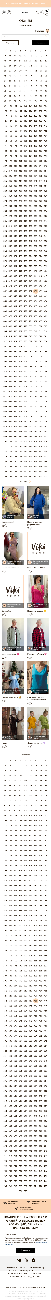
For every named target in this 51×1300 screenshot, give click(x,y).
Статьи (12, 1271)
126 (5, 121)
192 (20, 156)
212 (30, 166)
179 (45, 146)
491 (30, 321)
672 (35, 421)
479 (15, 316)
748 (10, 466)
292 (25, 211)
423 (5, 286)
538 (40, 346)
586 (10, 376)
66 (20, 86)
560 (15, 361)
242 (45, 181)
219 (20, 171)
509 (30, 331)
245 (15, 186)
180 (5, 151)
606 (20, 386)
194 (30, 156)
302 (30, 216)
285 (35, 206)
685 (10, 431)
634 (25, 401)
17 (46, 56)
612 (5, 391)
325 (10, 231)
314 (45, 221)
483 (35, 316)
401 (30, 271)
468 (5, 311)
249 (35, 186)
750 (20, 466)
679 (25, 426)
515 (15, 336)
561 (20, 361)
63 (5, 86)
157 (25, 136)
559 (10, 361)
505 (10, 331)
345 (20, 241)
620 (45, 391)
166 (25, 141)
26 (46, 61)
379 (10, 261)
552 (20, 356)
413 (45, 276)
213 (35, 166)
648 (5, 411)
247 (25, 186)
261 (5, 196)
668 (15, 421)
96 (36, 101)
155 (15, 136)
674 (45, 421)
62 (46, 81)
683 (45, 426)
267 (35, 196)
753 (35, 466)
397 (10, 271)
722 (15, 451)
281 (15, 206)
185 (30, 151)
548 (45, 351)
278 (45, 201)
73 (10, 91)
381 (20, 261)
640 (10, 406)
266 (30, 196)
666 (5, 421)
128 (15, 121)
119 (15, 116)
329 (30, 231)
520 (40, 336)
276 (35, 201)
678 (20, 426)
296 (45, 211)
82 (10, 96)
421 (40, 281)
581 (30, 371)
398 (15, 271)
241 (40, 181)
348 (35, 241)
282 (20, 206)
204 (35, 161)
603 (5, 386)
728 (45, 451)
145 (10, 131)
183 (20, 151)
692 (45, 431)
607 (25, 386)
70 (41, 86)
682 (40, 426)
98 (46, 101)
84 (20, 96)
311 (30, 221)
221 (30, 171)
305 (45, 216)
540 (5, 351)
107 (45, 106)
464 (30, 306)
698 (30, 436)
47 (15, 76)
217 (10, 171)
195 (35, 156)
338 (30, 236)
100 (10, 106)
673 (40, 421)
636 (35, 401)
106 (40, 106)
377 (45, 256)
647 (45, 406)
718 (40, 446)
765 (5, 476)
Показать (41, 43)
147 (20, 131)
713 (15, 446)
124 (40, 116)
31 (25, 66)
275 (30, 201)
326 (15, 231)
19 (10, 61)
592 (40, 376)
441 (5, 296)
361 (10, 251)
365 (30, 251)
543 (20, 351)
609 (35, 386)
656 (45, 411)
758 (15, 471)
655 (40, 411)
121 (25, 116)
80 (46, 91)
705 (20, 441)
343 (10, 241)
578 (15, 371)
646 (40, 406)
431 (45, 286)
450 (5, 301)
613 (10, 391)
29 (15, 66)
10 (10, 56)
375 (35, 256)
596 (15, 381)
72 (5, 91)
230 (30, 176)
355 (25, 246)
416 (15, 281)
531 (5, 346)
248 (30, 186)
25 (41, 61)
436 (25, 291)
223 (40, 171)
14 (30, 56)
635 (30, 401)
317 (15, 226)
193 (25, 156)
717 (35, 446)
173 (15, 146)
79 (41, 91)
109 (10, 111)
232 (40, 176)
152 (45, 131)
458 (45, 301)
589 (25, 376)
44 (46, 71)
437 (30, 291)
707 (30, 441)
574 (40, 366)
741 (20, 461)
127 (10, 121)
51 (36, 76)
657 (5, 416)
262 (10, 196)
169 (40, 141)
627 (35, 396)
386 (45, 261)
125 (45, 116)
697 (25, 436)
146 (15, 131)
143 (45, 126)
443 (15, 296)
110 (15, 111)
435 (20, 291)
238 (25, 181)
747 (5, 466)
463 (25, 306)
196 (40, 156)
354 (20, 246)
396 (5, 271)
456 (35, 301)
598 (25, 381)
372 (20, 256)
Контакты (34, 1271)
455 (30, 301)
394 (40, 266)
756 (5, 471)
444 (20, 296)
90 (5, 101)
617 (30, 391)
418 (25, 281)
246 (20, 186)
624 (20, 396)
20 (15, 61)
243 (5, 186)
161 (45, 136)
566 (45, 361)
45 (5, 76)
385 (40, 261)
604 (10, 386)
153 (5, 136)
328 (25, 231)
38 (15, 71)
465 (35, 306)
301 (25, 216)
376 (40, 256)
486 (5, 321)
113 (30, 111)
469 (10, 311)
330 (35, 231)
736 (40, 456)
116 (45, 111)
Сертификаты (36, 1268)
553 (25, 356)
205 (40, 161)
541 (10, 351)
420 (35, 281)
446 (30, 296)
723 (20, 451)
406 (10, 276)
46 (10, 76)
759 (20, 471)
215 (45, 166)
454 (25, 301)
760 (25, 471)
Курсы (23, 1268)
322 (40, 226)
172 (10, 146)
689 (30, 431)
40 (25, 71)
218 (15, 171)
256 (25, 191)
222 (35, 171)
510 (35, 331)
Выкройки (11, 1268)
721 (10, 451)
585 (5, 376)
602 (45, 381)
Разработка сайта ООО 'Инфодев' (21, 1287)
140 (30, 126)
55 (10, 81)
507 (20, 331)
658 (10, 416)
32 (30, 66)
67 (25, 86)
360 (5, 251)
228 (20, 176)
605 (15, 386)
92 (15, 101)
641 (15, 406)
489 (20, 321)
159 (35, 136)
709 (40, 441)
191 (15, 156)
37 (10, 71)
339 (35, 236)
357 (35, 246)
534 (20, 346)
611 (45, 386)
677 (15, 426)
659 (15, 416)
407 (15, 276)
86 (30, 96)
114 (35, 111)
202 (25, 161)
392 (30, 266)
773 (45, 476)
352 (10, 246)
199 (10, 161)
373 (25, 256)
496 (10, 326)
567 (5, 366)
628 (40, 396)
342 (5, 241)
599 (30, 381)
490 (25, 321)
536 (30, 346)
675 (5, 426)
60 (36, 81)
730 (10, 456)
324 (5, 231)
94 (25, 101)
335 (15, 236)
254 (15, 191)
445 (25, 296)
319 (25, 226)
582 (35, 371)
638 (45, 401)
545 (30, 351)
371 (15, 256)
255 (20, 191)
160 (40, 136)
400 (25, 271)
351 (5, 246)
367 (40, 251)
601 (40, 381)
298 (10, 216)
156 (20, 136)
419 (30, 281)
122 (30, 116)
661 (25, 416)
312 (35, 221)
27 (5, 66)
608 (30, 386)
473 (30, 311)
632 (15, 401)
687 (20, 431)
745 (40, 461)
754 (40, 466)
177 (35, 146)
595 (10, 381)
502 (40, 326)
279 (5, 206)
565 (40, 361)
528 (35, 341)
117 (5, 116)
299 (15, 216)
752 (30, 466)
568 (10, 366)
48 (20, 76)
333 (5, 236)
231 (35, 176)
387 (5, 266)
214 (40, 166)
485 (45, 316)
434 (15, 291)
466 (40, 306)
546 (35, 351)
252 (5, 191)
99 (5, 106)
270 (5, 201)
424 (10, 286)
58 (25, 81)
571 (25, 366)
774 (20, 481)
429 (35, 286)
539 (45, 346)
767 (15, 476)
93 (20, 101)
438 (35, 291)
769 (25, 476)
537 (35, 346)
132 (35, 121)
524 (15, 341)
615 (20, 391)
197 (45, 156)
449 (45, 296)
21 (20, 61)
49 (25, 76)
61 (41, 81)
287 (45, 206)
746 (45, 461)
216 (5, 171)
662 (30, 416)
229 (25, 176)
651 (20, 411)
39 (20, 71)
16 (41, 56)
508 (25, 331)
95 (30, 101)
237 (20, 181)
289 (10, 211)
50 (30, 76)
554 (30, 356)
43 (41, 71)
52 (41, 76)
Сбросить (10, 43)
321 (35, 226)
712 (10, 446)
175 (25, 146)
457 (40, 301)
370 (10, 256)
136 (10, 126)
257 (30, 191)
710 (45, 441)
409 (25, 276)
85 (25, 96)
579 (20, 371)
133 (40, 121)
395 (45, 266)
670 (25, 421)
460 (10, 306)
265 (25, 196)
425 (15, 286)
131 (30, 121)
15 (36, 56)
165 (20, 141)
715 (25, 446)
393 (35, 266)
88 (41, 96)
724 (25, 451)
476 (45, 311)
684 (5, 431)
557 (45, 356)
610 (40, 386)
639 (5, 406)
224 (45, 171)
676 (10, 426)
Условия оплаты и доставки (25, 1277)
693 (5, 436)
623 (15, 396)
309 (20, 221)
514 (10, 336)
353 (15, 246)
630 (5, 401)
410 (30, 276)
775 (25, 481)
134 (45, 121)
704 (15, 441)
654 (35, 411)
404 (45, 271)
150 (35, 131)
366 (35, 251)
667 (10, 421)
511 (40, 331)
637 (40, 401)
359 (45, 246)
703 (10, 441)
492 (35, 321)
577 (10, 371)
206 (45, 161)
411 (35, 276)
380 (15, 261)
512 (45, 331)
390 (20, 266)
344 (15, 241)
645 (35, 406)
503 (45, 326)
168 (35, 141)
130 (25, 121)
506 (15, 331)
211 (25, 166)
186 (35, 151)
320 (30, 226)
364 (25, 251)
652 (25, 411)
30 (20, 66)
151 (40, 131)
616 (25, 391)
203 (30, 161)
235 (10, 181)
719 (45, 446)
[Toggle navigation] (4, 12)
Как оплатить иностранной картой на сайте (25, 3)
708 (35, 441)
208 (10, 166)
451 (10, 301)
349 (40, 241)
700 (40, 436)
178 (40, 146)
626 (30, 396)
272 (15, 201)
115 (40, 111)
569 (15, 366)
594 (5, 381)
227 (15, 176)
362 (15, 251)
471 (20, 311)
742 (25, 461)
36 (5, 71)
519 (35, 336)
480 (20, 316)
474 (35, 311)
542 (15, 351)
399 (20, 271)
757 (10, 471)
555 (35, 356)
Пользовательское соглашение (25, 1274)
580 (25, 371)
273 (20, 201)
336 (20, 236)
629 (45, 396)
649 (10, 411)
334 (10, 236)
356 (30, 246)
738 (5, 461)
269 (45, 196)
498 (20, 326)
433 (10, 291)
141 (35, 126)
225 (5, 176)
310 (25, 221)
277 (40, 201)
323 (45, 226)
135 (5, 126)
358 (40, 246)
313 (40, 221)
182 (15, 151)
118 (10, 116)
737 (45, 456)
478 (10, 316)
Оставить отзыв (26, 26)
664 (40, 416)
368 (45, 251)
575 (45, 366)
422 (45, 281)
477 (5, 316)
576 (5, 371)
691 (40, 431)
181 (10, 151)
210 (20, 166)
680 (30, 426)
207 (5, 166)
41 (30, 71)
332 (45, 231)
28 (10, 66)
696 (20, 436)
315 (5, 226)
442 (10, 296)
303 (35, 216)
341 (45, 236)
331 (40, 231)
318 (20, 226)
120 (20, 116)
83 (15, 96)
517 (25, 336)
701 (45, 436)
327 (20, 231)
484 (40, 316)
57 (20, 81)
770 (30, 476)
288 (5, 211)
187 (40, 151)
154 (10, 136)
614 (15, 391)
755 (45, 466)
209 (15, 166)
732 (20, 456)
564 (35, 361)
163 (10, 141)
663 (35, 416)
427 (25, 286)
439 (40, 291)
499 (25, 326)
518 (30, 336)
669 (20, 421)
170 (45, 141)
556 (40, 356)
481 (25, 316)
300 (20, 216)
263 (15, 196)
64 (10, 86)
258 (35, 191)
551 (15, 356)
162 (5, 141)
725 (30, 451)
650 (15, 411)
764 (45, 471)
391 (25, 266)
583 (40, 371)
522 (5, 341)
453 (20, 301)
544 (25, 351)
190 (10, 156)
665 (45, 416)
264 (20, 196)
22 (25, 61)
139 (25, 126)
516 (20, 336)
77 (30, 91)
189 (5, 156)
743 (30, 461)
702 (5, 441)
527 (30, 341)
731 (15, 456)
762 (35, 471)
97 (41, 101)
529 (40, 341)
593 (45, 376)
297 (5, 216)
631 (10, 401)
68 (30, 86)
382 (25, 261)
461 (15, 306)
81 (5, 96)
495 (5, 326)
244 (10, 186)
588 (20, 376)
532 (10, 346)
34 (41, 66)
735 (35, 456)
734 (30, 456)
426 (20, 286)
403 (40, 271)
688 (25, 431)
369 (5, 256)
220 (25, 171)
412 (40, 276)
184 (25, 151)
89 (46, 96)
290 (15, 211)
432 (5, 291)
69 (36, 86)
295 (40, 211)
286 (40, 206)
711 (5, 446)
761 (30, 471)
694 (10, 436)
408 (20, 276)
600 (35, 381)
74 (15, 91)
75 (20, 91)
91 (10, 101)
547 (40, 351)
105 (35, 106)
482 (30, 316)
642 (20, 406)
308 (15, 221)
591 (35, 376)
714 (20, 446)
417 (20, 281)
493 (40, 321)
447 (35, 296)
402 (35, 271)
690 (35, 431)
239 (30, 181)
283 (25, 206)
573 (35, 366)
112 (25, 111)
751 (25, 466)
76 (25, 91)
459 (5, 306)
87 (36, 96)
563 (30, 361)
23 (30, 61)
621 (5, 396)
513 (5, 336)
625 (25, 396)
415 (10, 281)
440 (45, 291)
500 (30, 326)
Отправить (25, 1250)
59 (30, 81)
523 (10, 341)
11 (15, 56)
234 (5, 181)
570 (20, 366)
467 (45, 306)
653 (30, 411)
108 (5, 111)
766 (10, 476)
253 (10, 191)
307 (10, 221)
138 (20, 126)
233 (45, 176)
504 (5, 331)
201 (20, 161)
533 (15, 346)
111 (20, 111)
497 (15, 326)
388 (10, 266)
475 (40, 311)
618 (35, 391)
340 (40, 236)
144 (5, 131)
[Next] (30, 481)
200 (15, 161)
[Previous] (5, 50)
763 (40, 471)
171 (5, 146)
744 (35, 461)
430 (40, 286)
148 (25, 131)
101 (15, 106)
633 (20, 401)
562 (25, 361)
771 (35, 476)
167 (30, 141)
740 (15, 461)
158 (30, 136)
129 (20, 121)
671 (30, 421)
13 (25, 56)
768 (20, 476)
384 (35, 261)
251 (45, 186)
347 (30, 241)
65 (15, 86)
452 (15, 301)
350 (45, 241)
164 (15, 141)
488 (15, 321)
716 (30, 446)
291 (20, 211)
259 (40, 191)
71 (46, 86)
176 (30, 146)
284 (30, 206)
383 (30, 261)
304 (40, 216)
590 (30, 376)
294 (35, 211)
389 (15, 266)
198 (5, 161)
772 (40, 476)
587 (15, 376)
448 (40, 296)
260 (45, 191)
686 (15, 431)
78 (36, 91)
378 (5, 261)
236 (15, 181)
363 (20, 251)
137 (15, 126)
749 (15, 466)
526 (25, 341)
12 (20, 56)
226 (10, 176)
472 (25, 311)
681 (35, 426)
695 (15, 436)
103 (25, 106)
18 (5, 61)
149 (30, 131)
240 (35, 181)
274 (25, 201)
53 (46, 76)
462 (20, 306)
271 (10, 201)
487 (10, 321)
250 (40, 186)
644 (30, 406)
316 (10, 226)
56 (15, 81)
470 (15, 311)
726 (35, 451)
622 (10, 396)
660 (20, 416)
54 (5, 81)
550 (10, 356)
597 (20, 381)
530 (45, 341)
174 (20, 146)
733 (25, 456)
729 (5, 456)
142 (40, 126)
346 (25, 241)
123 (35, 116)
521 (45, 336)
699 (35, 436)
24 (36, 61)
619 (40, 391)
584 (45, 371)
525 (20, 341)
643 (25, 406)
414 (5, 281)
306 (5, 221)
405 (5, 276)
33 (36, 66)
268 (40, 196)
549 (5, 356)
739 (10, 461)
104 (30, 106)
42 (36, 71)
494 (45, 321)
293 (30, 211)
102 (20, 106)
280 (10, 206)
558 (5, 361)
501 (35, 326)
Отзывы (23, 1271)
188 (45, 151)
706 (25, 441)
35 (46, 66)
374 (30, 256)
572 (30, 366)
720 (5, 451)
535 (25, 346)
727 (40, 451)
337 (25, 236)
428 (30, 286)
